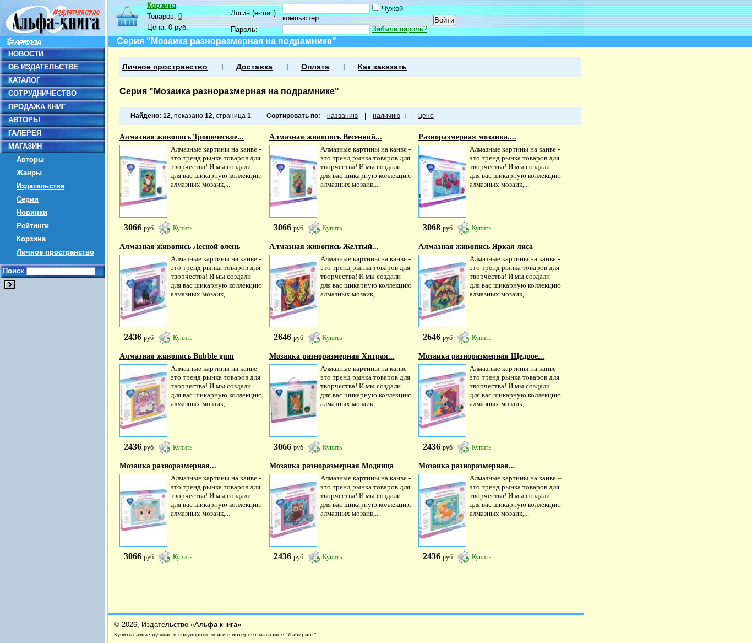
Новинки (32, 212)
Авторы (30, 159)
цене (426, 116)
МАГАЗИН (25, 146)
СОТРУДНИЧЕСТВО (42, 93)
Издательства (40, 186)
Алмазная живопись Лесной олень (179, 246)
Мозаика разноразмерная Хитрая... (332, 356)
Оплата (315, 67)
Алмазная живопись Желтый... (324, 246)
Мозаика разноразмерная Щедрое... (481, 356)
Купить (182, 228)
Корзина (31, 239)
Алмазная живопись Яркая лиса (475, 246)
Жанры (29, 173)
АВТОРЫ (24, 120)
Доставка (254, 67)
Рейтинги (33, 225)
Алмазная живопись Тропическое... (181, 137)
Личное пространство (55, 252)
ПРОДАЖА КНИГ (37, 106)
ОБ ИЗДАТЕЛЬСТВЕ (43, 67)
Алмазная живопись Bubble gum (176, 356)
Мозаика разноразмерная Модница (331, 466)
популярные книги (202, 634)
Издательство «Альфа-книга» (191, 624)
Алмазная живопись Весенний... (325, 137)
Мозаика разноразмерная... (167, 466)
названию (342, 116)
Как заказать (382, 67)
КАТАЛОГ (24, 80)
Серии (28, 199)
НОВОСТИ (25, 54)
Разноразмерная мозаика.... (467, 137)
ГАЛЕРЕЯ (24, 133)
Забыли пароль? (399, 29)
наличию (386, 116)
